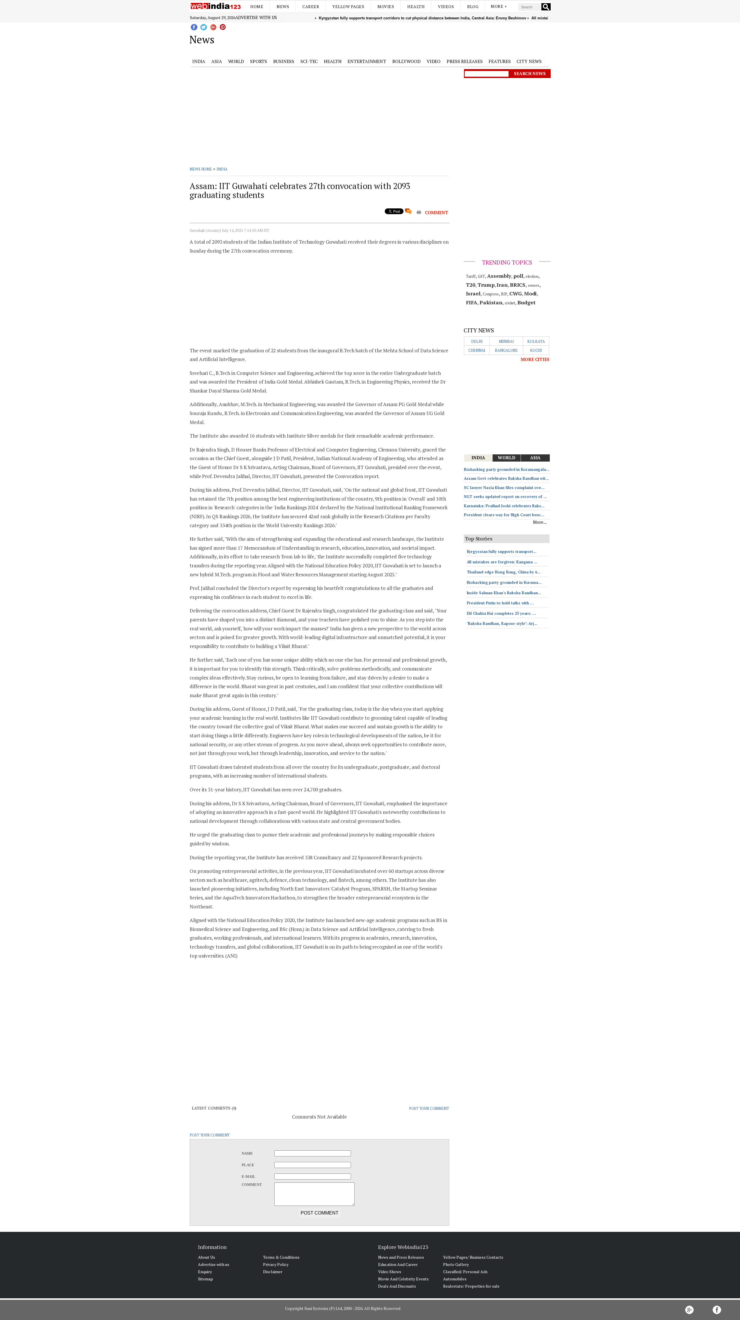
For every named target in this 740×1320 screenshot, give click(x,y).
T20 (471, 284)
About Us (206, 1257)
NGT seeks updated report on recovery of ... (505, 496)
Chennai (476, 350)
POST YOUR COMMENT (429, 1108)
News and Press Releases (401, 1257)
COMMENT (436, 212)
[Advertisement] (399, 38)
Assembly (499, 275)
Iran (502, 284)
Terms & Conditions (281, 1257)
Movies (386, 6)
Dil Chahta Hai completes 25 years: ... (501, 613)
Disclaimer (272, 1271)
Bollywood (406, 61)
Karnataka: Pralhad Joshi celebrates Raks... (504, 505)
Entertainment (366, 61)
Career (310, 6)
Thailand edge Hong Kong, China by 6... (504, 572)
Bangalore (506, 350)
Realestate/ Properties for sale (471, 1286)
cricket (510, 303)
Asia (216, 61)
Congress (491, 294)
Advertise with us (256, 17)
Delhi (477, 341)
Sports (258, 61)
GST (481, 276)
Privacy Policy (275, 1264)
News (283, 6)
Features (499, 61)
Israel (473, 293)
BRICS (518, 284)
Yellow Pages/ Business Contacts (473, 1257)
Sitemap (205, 1279)
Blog (472, 6)
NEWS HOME (201, 169)
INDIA (222, 169)
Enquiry (205, 1271)
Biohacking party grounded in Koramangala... (507, 469)
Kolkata (536, 341)
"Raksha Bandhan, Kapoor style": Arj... (502, 623)
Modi (530, 293)
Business (283, 61)
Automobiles (455, 1279)
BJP (504, 294)
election (532, 276)
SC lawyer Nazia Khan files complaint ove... (504, 487)
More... (540, 522)
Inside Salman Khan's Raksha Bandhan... (504, 592)
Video (434, 61)
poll (518, 275)
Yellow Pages (348, 6)
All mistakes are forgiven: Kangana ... (502, 561)
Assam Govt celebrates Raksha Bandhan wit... (506, 478)
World (236, 61)
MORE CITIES (535, 359)
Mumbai (506, 341)
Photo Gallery (456, 1264)
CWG (515, 293)
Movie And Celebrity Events (403, 1279)
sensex (533, 285)
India (199, 61)
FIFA (472, 302)
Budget (526, 302)
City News (529, 61)
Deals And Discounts (397, 1286)
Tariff (471, 276)
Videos (446, 6)
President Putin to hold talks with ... (500, 603)
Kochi (536, 350)
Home (256, 6)
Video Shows (389, 1271)
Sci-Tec (309, 61)
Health (416, 6)
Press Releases (465, 61)
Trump (486, 284)
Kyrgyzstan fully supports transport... (501, 551)
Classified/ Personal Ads (465, 1271)
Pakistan (491, 302)
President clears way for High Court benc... (504, 514)
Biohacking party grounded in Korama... (504, 582)
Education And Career (398, 1264)
